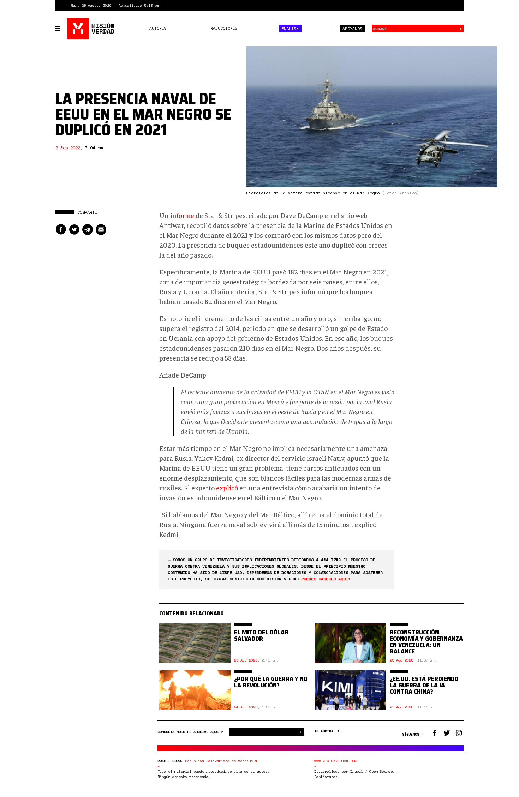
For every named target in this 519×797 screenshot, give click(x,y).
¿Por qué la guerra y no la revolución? (271, 682)
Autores (158, 28)
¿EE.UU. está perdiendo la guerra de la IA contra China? (424, 685)
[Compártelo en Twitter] (74, 229)
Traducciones (223, 28)
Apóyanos (352, 28)
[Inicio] (91, 28)
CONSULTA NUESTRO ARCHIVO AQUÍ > (191, 732)
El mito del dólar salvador (261, 635)
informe (182, 215)
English (290, 28)
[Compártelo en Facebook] (60, 229)
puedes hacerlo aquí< (326, 579)
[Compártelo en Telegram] (87, 229)
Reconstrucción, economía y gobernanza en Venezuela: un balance (426, 641)
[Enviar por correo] (101, 229)
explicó (227, 487)
